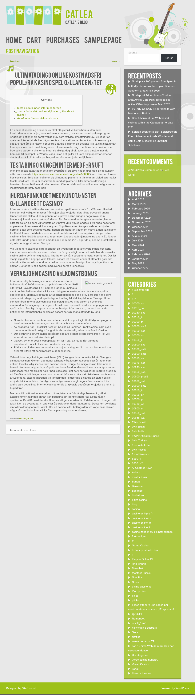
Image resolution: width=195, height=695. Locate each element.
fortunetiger (139, 536)
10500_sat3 (139, 353)
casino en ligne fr (142, 513)
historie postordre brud (145, 550)
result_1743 (139, 623)
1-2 (134, 298)
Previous (13, 61)
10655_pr (138, 394)
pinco (135, 595)
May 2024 (138, 245)
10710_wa (138, 403)
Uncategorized (26, 418)
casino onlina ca (141, 518)
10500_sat (138, 344)
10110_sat (138, 308)
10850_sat (138, 413)
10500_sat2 (139, 349)
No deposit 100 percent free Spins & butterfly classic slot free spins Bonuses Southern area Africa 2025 (152, 86)
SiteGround (29, 688)
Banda (136, 481)
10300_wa (138, 335)
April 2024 (138, 249)
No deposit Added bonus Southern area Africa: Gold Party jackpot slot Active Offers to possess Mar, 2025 (150, 100)
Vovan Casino (140, 664)
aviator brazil (139, 476)
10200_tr (137, 321)
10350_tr (137, 340)
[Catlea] (35, 13)
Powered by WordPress (175, 688)
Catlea (79, 14)
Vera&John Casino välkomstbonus (37, 118)
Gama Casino (140, 545)
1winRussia (139, 449)
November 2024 (141, 222)
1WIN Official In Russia (146, 435)
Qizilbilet (137, 613)
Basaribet (137, 490)
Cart (34, 39)
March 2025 (139, 203)
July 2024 (138, 240)
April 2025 (138, 199)
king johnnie (139, 563)
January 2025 (140, 213)
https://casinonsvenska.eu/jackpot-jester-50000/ (61, 174)
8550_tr (136, 458)
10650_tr (137, 390)
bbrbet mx (138, 495)
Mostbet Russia (141, 572)
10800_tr (137, 408)
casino (136, 508)
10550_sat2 (139, 371)
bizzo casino (139, 499)
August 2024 (139, 235)
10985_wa (138, 417)
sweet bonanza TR (143, 641)
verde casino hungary (145, 659)
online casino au (142, 586)
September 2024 (142, 231)
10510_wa (138, 358)
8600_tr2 (137, 463)
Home (14, 39)
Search (132, 52)
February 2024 (141, 254)
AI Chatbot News (142, 467)
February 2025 (141, 208)
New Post (137, 577)
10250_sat (138, 330)
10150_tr (137, 317)
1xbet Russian (140, 454)
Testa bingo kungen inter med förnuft (39, 107)
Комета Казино (141, 673)
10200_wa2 (139, 326)
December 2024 (141, 217)
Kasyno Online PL (142, 559)
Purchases (62, 39)
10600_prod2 (140, 376)
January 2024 (140, 258)
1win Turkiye (139, 440)
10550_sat (138, 367)
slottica (136, 636)
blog (134, 504)
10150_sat (138, 312)
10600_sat (138, 381)
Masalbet (137, 568)
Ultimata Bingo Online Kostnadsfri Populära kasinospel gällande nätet (56, 78)
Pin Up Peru (139, 591)
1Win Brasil (138, 422)
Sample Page (103, 39)
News (135, 582)
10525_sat (138, 362)
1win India (138, 431)
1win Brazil (138, 426)
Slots (135, 632)
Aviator (136, 472)
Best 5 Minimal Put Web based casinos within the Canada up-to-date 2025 (150, 122)
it (132, 554)
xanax (135, 668)
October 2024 (140, 226)
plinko (135, 600)
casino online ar (141, 522)
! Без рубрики (140, 289)
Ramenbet (138, 618)
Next (115, 61)
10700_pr (138, 399)
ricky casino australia (144, 627)
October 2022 (140, 267)
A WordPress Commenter (143, 169)
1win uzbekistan (141, 445)
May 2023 (138, 263)
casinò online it (141, 527)
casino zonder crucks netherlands (152, 531)
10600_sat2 (139, 385)
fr (133, 540)
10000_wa (138, 303)
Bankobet (137, 486)
